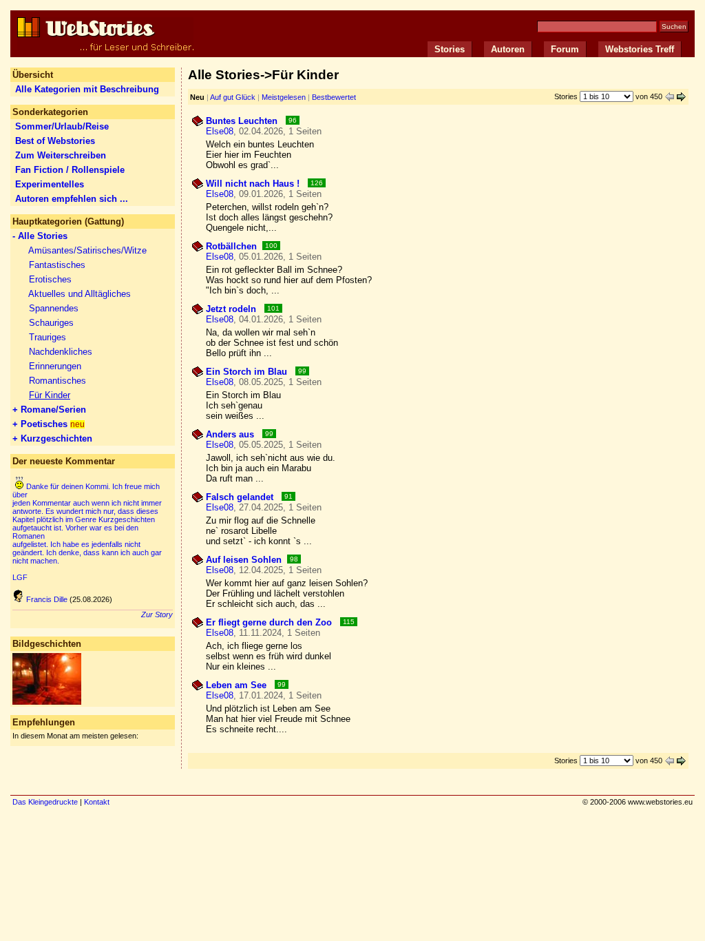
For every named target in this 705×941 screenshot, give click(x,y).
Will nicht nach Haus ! (254, 183)
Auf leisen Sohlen (244, 560)
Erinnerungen (55, 366)
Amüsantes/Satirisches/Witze (87, 250)
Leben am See (237, 685)
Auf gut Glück (232, 97)
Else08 (219, 131)
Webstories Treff (639, 49)
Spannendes (53, 308)
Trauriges (47, 337)
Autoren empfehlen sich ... (71, 199)
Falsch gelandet (241, 497)
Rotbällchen (231, 246)
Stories (449, 49)
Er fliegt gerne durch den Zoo (270, 622)
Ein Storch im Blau (248, 371)
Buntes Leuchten (243, 121)
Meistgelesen (284, 97)
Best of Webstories (55, 141)
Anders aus (231, 434)
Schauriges (51, 323)
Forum (565, 49)
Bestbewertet (334, 97)
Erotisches (50, 279)
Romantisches (57, 380)
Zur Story (157, 614)
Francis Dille (46, 599)
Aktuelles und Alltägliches (79, 294)
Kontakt (96, 802)
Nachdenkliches (60, 352)
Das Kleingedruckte (45, 802)
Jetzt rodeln (232, 309)
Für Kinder (49, 395)
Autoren (508, 49)
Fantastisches (57, 265)
